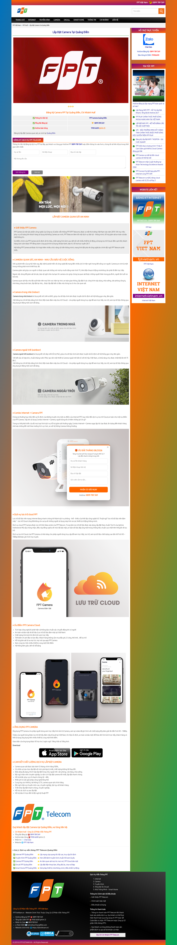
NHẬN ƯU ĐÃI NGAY (88, 489)
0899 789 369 (92, 495)
